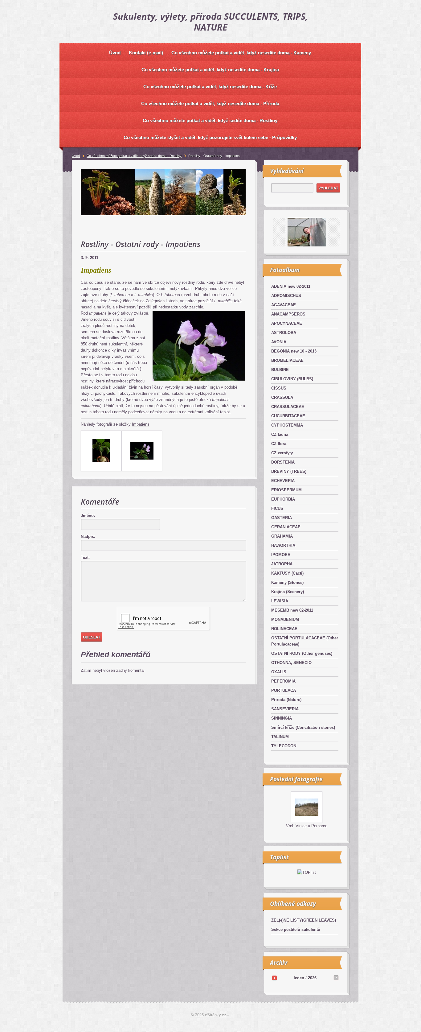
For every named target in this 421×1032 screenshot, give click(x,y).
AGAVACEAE (283, 305)
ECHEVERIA (283, 480)
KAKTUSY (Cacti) (287, 573)
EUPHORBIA (283, 499)
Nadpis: (88, 536)
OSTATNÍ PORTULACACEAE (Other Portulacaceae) (304, 641)
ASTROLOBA (283, 332)
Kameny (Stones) (287, 582)
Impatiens (140, 424)
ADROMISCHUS (286, 295)
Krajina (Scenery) (287, 591)
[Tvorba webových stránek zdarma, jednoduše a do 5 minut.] (228, 1015)
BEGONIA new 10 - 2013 (294, 351)
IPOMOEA (280, 554)
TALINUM (280, 736)
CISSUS (278, 388)
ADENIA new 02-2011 (290, 286)
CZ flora (278, 443)
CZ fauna (279, 434)
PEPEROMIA (283, 681)
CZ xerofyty (282, 453)
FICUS (277, 508)
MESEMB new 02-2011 (292, 610)
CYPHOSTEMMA (287, 425)
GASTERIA (281, 517)
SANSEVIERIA (285, 709)
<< (274, 977)
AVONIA (278, 342)
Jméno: (88, 515)
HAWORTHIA (283, 545)
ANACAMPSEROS (288, 314)
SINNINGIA (281, 718)
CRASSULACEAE (287, 406)
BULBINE (280, 369)
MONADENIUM (285, 619)
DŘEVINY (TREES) (288, 471)
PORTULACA (283, 690)
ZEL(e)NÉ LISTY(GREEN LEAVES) (303, 920)
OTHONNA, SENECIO (291, 662)
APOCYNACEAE (286, 323)
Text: (85, 557)
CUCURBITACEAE (288, 416)
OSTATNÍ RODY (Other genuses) (301, 653)
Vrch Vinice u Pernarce (306, 826)
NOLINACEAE (284, 628)
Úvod (76, 156)
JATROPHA (281, 564)
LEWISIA (279, 601)
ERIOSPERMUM (286, 490)
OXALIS (278, 672)
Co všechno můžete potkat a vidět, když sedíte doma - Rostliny (134, 156)
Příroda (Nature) (286, 699)
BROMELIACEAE (287, 360)
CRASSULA (282, 397)
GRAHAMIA (282, 536)
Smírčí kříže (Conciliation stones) (303, 727)
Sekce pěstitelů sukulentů (295, 929)
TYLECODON (283, 746)
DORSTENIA (283, 462)
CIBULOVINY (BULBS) (292, 379)
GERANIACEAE (285, 527)
